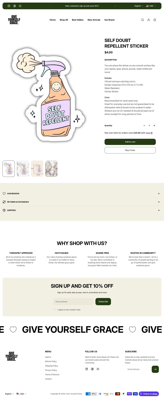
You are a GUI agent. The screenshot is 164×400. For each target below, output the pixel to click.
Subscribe (103, 301)
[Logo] (14, 20)
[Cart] (155, 20)
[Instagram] (9, 6)
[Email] (20, 6)
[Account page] (149, 20)
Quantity (108, 125)
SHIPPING (11, 210)
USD (22, 394)
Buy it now (130, 150)
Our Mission (13, 193)
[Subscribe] (155, 369)
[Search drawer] (142, 20)
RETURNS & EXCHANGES (18, 202)
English (8, 394)
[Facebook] (14, 6)
